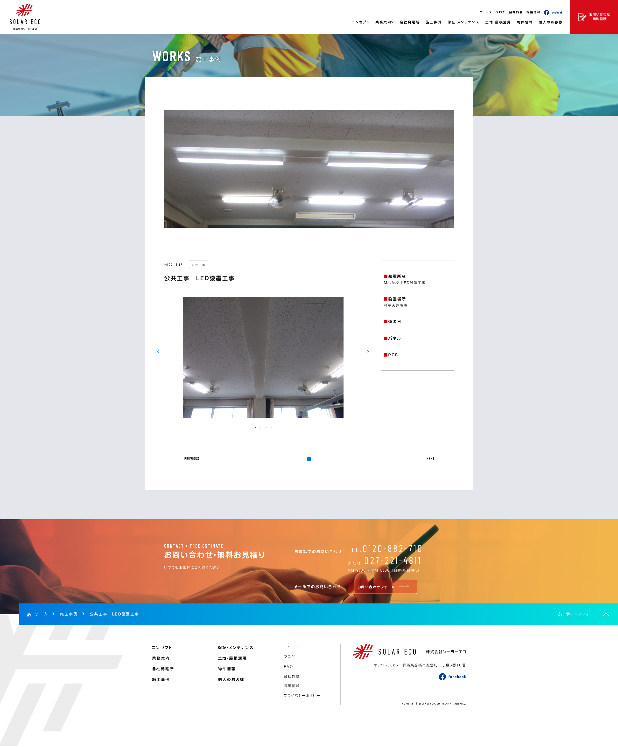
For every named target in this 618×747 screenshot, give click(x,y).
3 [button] (265, 427)
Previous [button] (157, 351)
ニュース (485, 12)
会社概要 (516, 12)
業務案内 (161, 658)
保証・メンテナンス (463, 22)
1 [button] (255, 427)
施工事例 (434, 22)
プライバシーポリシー (302, 695)
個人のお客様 (550, 22)
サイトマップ (577, 614)
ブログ (501, 12)
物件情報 (525, 22)
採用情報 (534, 12)
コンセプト (360, 22)
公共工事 (199, 264)
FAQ (288, 666)
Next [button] (368, 351)
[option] (263, 358)
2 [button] (260, 427)
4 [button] (271, 427)
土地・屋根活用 (498, 22)
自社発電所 (410, 22)
